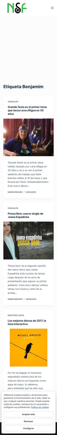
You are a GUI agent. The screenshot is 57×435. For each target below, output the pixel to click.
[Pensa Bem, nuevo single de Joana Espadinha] (28, 240)
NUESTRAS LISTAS (16, 315)
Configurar (28, 428)
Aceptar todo (28, 414)
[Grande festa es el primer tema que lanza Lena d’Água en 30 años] (28, 137)
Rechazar (28, 421)
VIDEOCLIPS (13, 101)
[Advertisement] (28, 46)
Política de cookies (40, 407)
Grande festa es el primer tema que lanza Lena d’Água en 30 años (27, 110)
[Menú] (52, 8)
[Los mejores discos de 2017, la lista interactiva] (28, 347)
